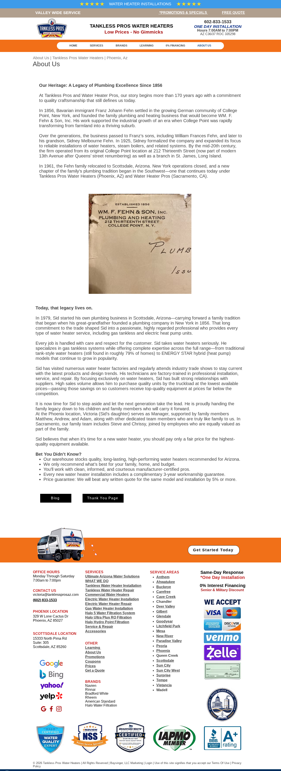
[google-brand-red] (43, 709)
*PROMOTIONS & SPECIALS (183, 12)
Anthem (162, 577)
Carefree (163, 592)
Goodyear (164, 621)
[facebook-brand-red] (51, 709)
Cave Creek (166, 597)
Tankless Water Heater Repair (109, 590)
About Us (93, 652)
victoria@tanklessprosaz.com (56, 594)
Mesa (160, 631)
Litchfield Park (168, 626)
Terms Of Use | (221, 763)
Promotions (95, 657)
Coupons (93, 661)
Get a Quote (95, 670)
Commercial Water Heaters (107, 594)
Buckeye (163, 587)
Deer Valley (165, 606)
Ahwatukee (165, 582)
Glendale (163, 616)
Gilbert (161, 611)
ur (210, 763)
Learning (93, 648)
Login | (150, 763)
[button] (121, 45)
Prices (90, 666)
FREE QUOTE (233, 12)
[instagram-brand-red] (59, 709)
